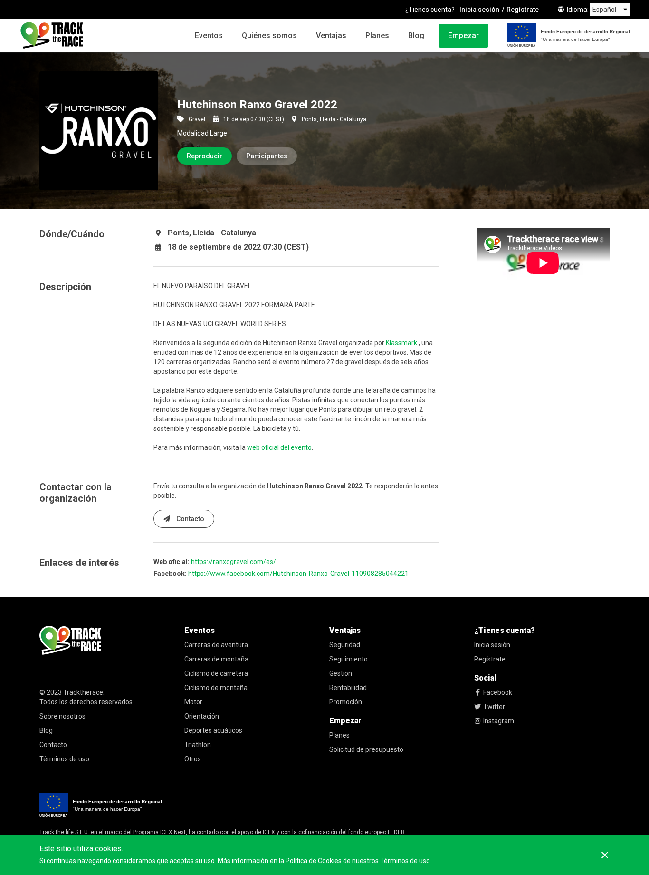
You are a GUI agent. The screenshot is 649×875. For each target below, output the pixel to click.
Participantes (266, 156)
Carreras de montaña (216, 659)
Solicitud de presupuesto (366, 749)
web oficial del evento (279, 447)
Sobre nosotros (62, 716)
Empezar (463, 35)
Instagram (498, 721)
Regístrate (522, 9)
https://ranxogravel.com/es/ (233, 561)
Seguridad (344, 645)
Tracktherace (83, 692)
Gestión (340, 673)
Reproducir (204, 156)
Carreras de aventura (216, 645)
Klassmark (401, 343)
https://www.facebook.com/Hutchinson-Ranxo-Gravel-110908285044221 (298, 573)
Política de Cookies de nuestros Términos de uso (358, 861)
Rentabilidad (348, 687)
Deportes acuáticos (213, 730)
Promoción (345, 702)
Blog (416, 35)
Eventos (209, 35)
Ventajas (331, 35)
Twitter (494, 706)
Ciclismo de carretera (216, 673)
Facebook (497, 692)
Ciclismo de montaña (216, 687)
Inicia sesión (479, 9)
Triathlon (197, 745)
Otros (192, 759)
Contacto (189, 519)
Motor (193, 702)
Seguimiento (348, 659)
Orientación (201, 716)
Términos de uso (64, 759)
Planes (377, 35)
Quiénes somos (269, 35)
